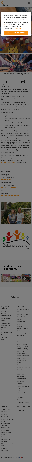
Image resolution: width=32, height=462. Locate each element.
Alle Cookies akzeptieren (16, 33)
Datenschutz (18, 28)
